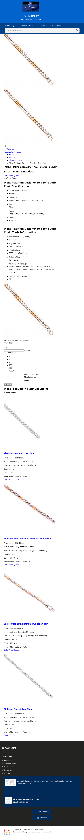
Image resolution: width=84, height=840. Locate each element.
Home (11, 154)
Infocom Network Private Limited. (41, 832)
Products (13, 157)
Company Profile (26, 25)
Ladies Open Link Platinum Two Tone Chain (26, 623)
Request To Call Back (12, 152)
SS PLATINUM (31, 17)
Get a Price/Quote (11, 176)
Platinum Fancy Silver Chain (18, 709)
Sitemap (7, 773)
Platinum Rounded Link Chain (19, 453)
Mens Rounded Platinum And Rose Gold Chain (27, 538)
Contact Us (57, 25)
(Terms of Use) (38, 829)
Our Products (42, 25)
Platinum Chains (16, 160)
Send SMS (43, 818)
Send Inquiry (12, 149)
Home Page (10, 25)
